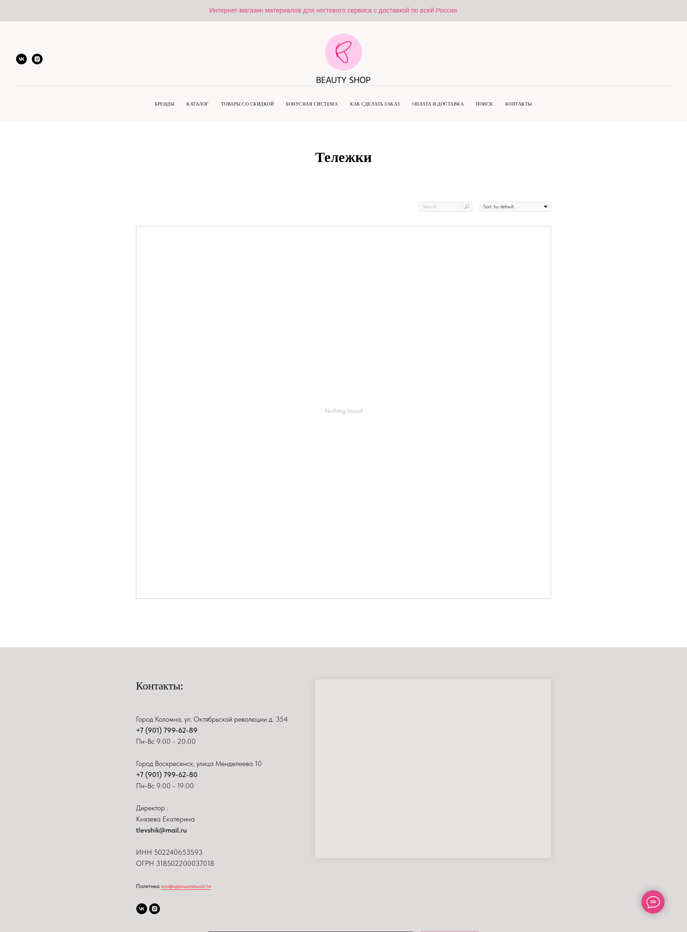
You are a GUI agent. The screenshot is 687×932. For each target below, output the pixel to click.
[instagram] (37, 59)
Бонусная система (312, 104)
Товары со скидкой (247, 104)
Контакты (518, 104)
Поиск (484, 104)
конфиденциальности (186, 886)
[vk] (21, 59)
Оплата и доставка (438, 104)
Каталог (197, 104)
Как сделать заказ (375, 104)
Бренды (164, 104)
